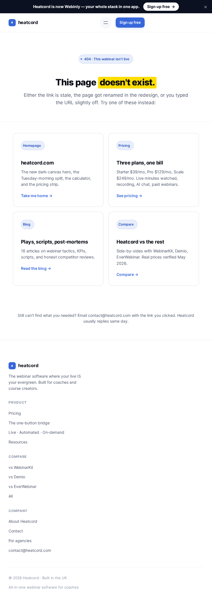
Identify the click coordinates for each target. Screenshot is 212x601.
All (11, 496)
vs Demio (17, 476)
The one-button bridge (29, 422)
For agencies (20, 540)
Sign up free (161, 6)
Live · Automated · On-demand (36, 432)
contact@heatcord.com (109, 315)
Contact (16, 531)
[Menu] (105, 22)
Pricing (15, 413)
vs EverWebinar (22, 486)
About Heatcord (23, 521)
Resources (18, 442)
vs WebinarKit (21, 467)
